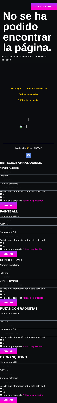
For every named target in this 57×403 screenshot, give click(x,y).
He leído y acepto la (22, 200)
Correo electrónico (9, 184)
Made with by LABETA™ (28, 148)
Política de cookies (28, 94)
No (3, 197)
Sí (3, 194)
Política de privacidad (28, 100)
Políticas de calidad (37, 88)
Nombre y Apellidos (9, 168)
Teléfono (4, 176)
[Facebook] (28, 155)
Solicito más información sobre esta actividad (22, 192)
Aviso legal (15, 88)
